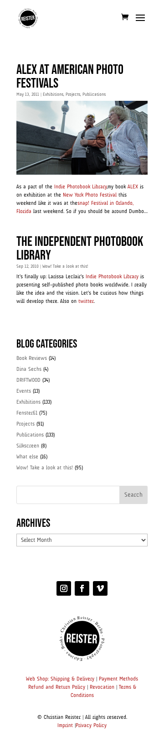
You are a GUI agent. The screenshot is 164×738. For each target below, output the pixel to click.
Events (23, 391)
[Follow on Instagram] (63, 588)
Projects (73, 94)
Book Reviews (31, 358)
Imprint (65, 725)
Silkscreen (27, 446)
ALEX (133, 187)
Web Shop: (37, 679)
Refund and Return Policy (56, 687)
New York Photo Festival (90, 195)
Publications (94, 94)
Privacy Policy (91, 725)
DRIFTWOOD (28, 380)
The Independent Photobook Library (79, 249)
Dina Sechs (28, 369)
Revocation (102, 687)
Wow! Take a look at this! (65, 266)
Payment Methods (118, 679)
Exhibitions (53, 94)
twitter (86, 301)
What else (27, 457)
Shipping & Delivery (72, 679)
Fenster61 (26, 413)
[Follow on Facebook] (82, 588)
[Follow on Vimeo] (100, 588)
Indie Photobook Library (80, 187)
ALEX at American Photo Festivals (69, 77)
